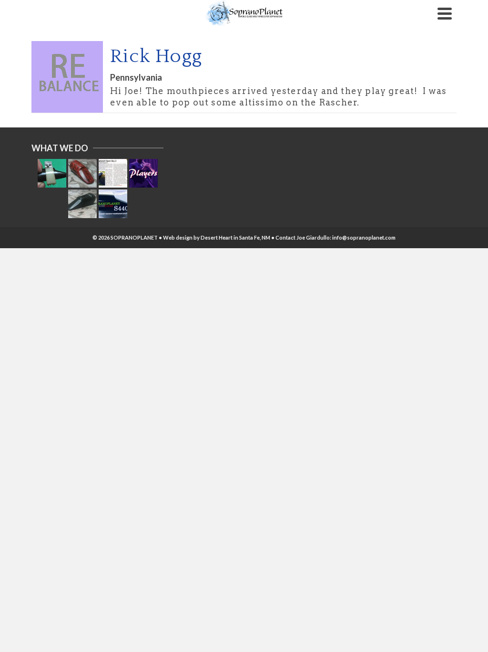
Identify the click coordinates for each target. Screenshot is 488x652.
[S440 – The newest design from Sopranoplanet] (113, 203)
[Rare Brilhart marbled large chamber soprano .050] (82, 173)
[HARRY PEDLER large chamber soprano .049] (82, 203)
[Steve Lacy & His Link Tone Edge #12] (52, 173)
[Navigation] (445, 13)
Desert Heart (217, 237)
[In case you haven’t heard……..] (143, 173)
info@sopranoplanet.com (364, 237)
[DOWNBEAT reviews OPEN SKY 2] (113, 173)
